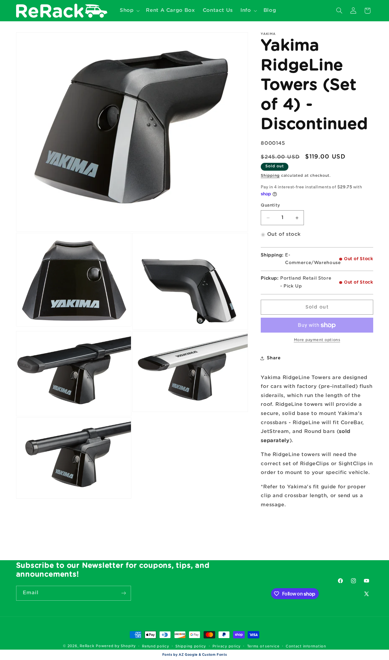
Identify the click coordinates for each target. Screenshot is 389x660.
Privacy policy (226, 646)
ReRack (87, 646)
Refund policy (155, 646)
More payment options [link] (317, 340)
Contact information (306, 646)
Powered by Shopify (116, 646)
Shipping (270, 176)
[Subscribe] (123, 592)
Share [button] (274, 358)
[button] (129, 10)
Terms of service (263, 646)
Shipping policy (190, 646)
